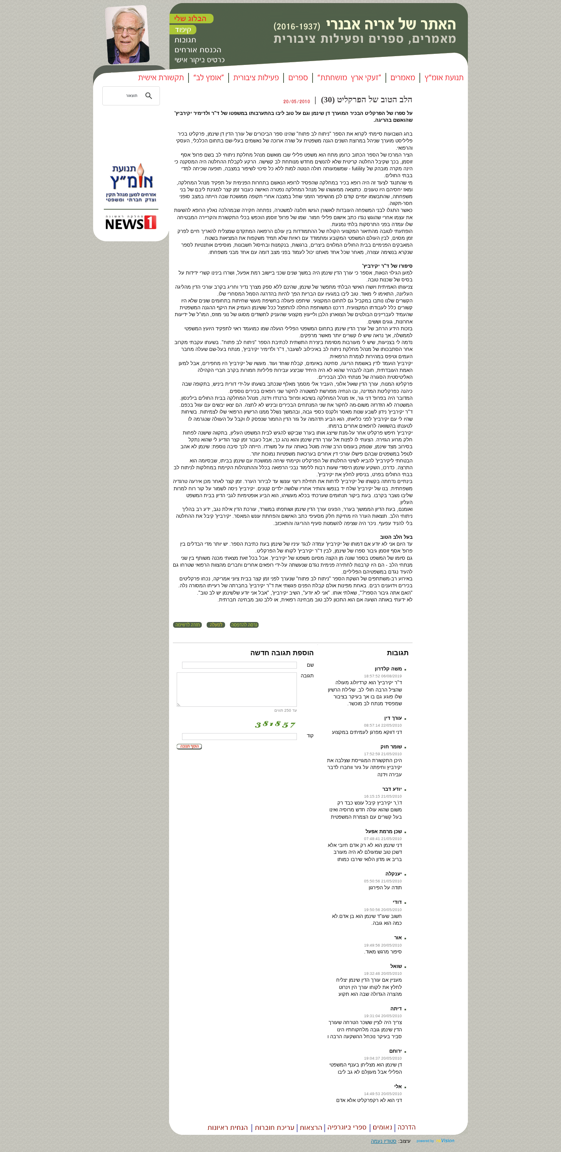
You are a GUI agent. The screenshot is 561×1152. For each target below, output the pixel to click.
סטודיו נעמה (384, 1141)
